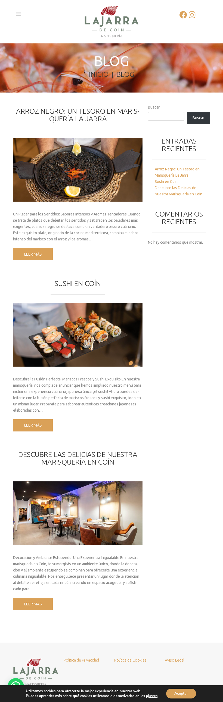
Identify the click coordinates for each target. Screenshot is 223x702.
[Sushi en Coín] (78, 335)
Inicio (99, 74)
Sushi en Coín (78, 283)
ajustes (151, 696)
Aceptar (181, 693)
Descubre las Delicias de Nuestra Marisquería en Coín (77, 458)
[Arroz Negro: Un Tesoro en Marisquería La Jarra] (78, 170)
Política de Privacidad (81, 660)
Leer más (33, 254)
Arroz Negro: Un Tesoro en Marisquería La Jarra (78, 115)
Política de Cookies (130, 660)
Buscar (154, 107)
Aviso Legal (174, 660)
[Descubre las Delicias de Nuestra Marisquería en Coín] (78, 513)
